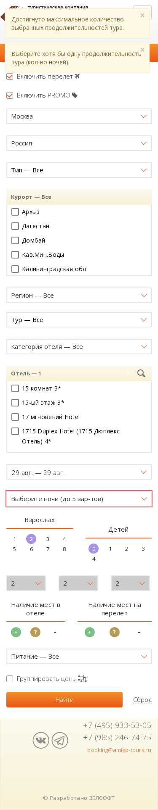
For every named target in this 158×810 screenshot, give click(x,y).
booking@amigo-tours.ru (119, 750)
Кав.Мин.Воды (43, 255)
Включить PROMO (44, 95)
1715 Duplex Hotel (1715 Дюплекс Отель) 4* (71, 436)
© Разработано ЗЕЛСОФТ (79, 798)
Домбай (34, 240)
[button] (79, 116)
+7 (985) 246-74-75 (117, 737)
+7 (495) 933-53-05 (117, 725)
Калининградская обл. (55, 269)
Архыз (31, 212)
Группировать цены (47, 678)
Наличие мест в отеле (35, 608)
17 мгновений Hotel (51, 417)
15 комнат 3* (42, 388)
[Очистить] (129, 373)
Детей (118, 529)
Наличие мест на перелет (115, 608)
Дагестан (35, 226)
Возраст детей (30, 567)
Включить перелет (46, 76)
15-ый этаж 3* (43, 402)
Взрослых (39, 519)
